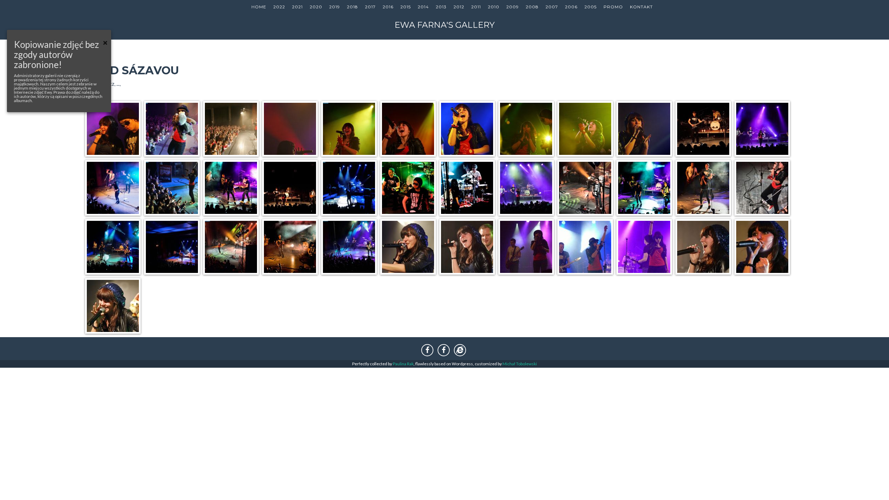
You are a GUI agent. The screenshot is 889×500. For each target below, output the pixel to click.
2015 (405, 6)
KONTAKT (641, 6)
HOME (258, 6)
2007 (552, 6)
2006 (571, 6)
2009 (512, 6)
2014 (423, 6)
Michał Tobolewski (519, 363)
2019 (334, 6)
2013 (441, 6)
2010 (493, 6)
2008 (532, 6)
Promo (613, 6)
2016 (388, 6)
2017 (370, 6)
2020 (316, 6)
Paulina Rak (403, 363)
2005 (590, 6)
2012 (459, 6)
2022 (279, 6)
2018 (352, 6)
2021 (297, 6)
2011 (476, 6)
